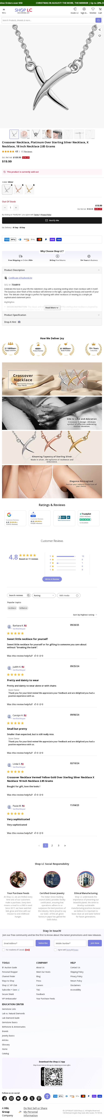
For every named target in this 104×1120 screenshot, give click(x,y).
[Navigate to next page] (65, 845)
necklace (12, 608)
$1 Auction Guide (9, 967)
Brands (5, 1031)
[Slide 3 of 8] (36, 134)
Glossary (6, 1044)
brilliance (23, 608)
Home (4, 1049)
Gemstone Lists (9, 1009)
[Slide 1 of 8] (14, 134)
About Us (40, 967)
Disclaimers (75, 985)
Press (38, 981)
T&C (38, 989)
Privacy (75, 950)
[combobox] (49, 20)
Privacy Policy (76, 976)
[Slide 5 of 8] (57, 134)
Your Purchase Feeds (45, 998)
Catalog (5, 1053)
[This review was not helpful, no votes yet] (40, 655)
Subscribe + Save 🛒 (11, 989)
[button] (7, 189)
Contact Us (75, 967)
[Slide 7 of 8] (79, 134)
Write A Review (52, 579)
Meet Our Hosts (43, 972)
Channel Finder (8, 976)
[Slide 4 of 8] (46, 134)
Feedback (40, 994)
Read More (51, 307)
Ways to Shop (8, 981)
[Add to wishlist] (99, 35)
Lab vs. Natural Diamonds (13, 1013)
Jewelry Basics (8, 1035)
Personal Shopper (10, 972)
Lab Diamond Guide (11, 1018)
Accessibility (75, 989)
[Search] (98, 20)
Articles (5, 1040)
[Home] (26, 11)
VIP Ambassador (9, 998)
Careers (39, 985)
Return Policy (76, 981)
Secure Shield (8, 994)
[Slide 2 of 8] (25, 134)
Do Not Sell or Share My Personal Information (35, 1112)
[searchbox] (16, 595)
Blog (38, 976)
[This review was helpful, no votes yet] (35, 655)
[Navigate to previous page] (39, 845)
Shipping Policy (76, 972)
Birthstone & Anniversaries (13, 1026)
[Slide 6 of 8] (68, 134)
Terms (68, 950)
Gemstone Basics (9, 1022)
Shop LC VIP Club (9, 985)
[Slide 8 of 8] (90, 134)
